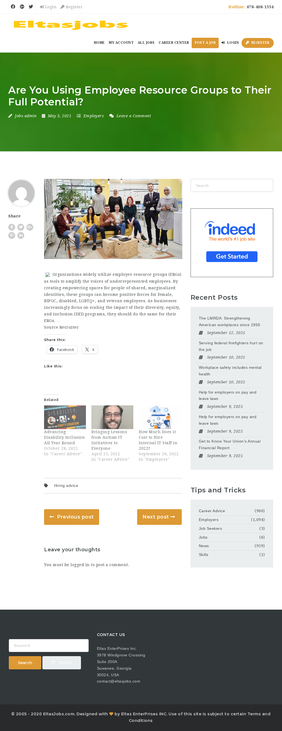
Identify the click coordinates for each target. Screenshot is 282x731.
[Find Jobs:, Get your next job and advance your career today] (71, 23)
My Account (121, 43)
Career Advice (212, 511)
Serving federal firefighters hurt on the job (231, 346)
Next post (155, 517)
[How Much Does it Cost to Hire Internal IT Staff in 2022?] (160, 417)
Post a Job (205, 43)
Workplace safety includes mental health (230, 370)
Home (99, 43)
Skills (203, 554)
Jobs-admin (25, 116)
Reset (65, 662)
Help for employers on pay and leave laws (228, 395)
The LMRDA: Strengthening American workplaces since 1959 (229, 321)
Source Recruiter (61, 327)
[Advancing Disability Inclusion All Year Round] (65, 417)
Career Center (174, 43)
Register (74, 7)
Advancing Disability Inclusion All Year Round (64, 437)
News (204, 546)
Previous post (75, 517)
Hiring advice (66, 485)
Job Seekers (210, 528)
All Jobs (146, 43)
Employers (93, 116)
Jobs (203, 537)
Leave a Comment (133, 116)
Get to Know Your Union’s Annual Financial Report (230, 444)
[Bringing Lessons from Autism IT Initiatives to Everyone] (112, 417)
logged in (80, 565)
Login (50, 7)
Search (25, 662)
